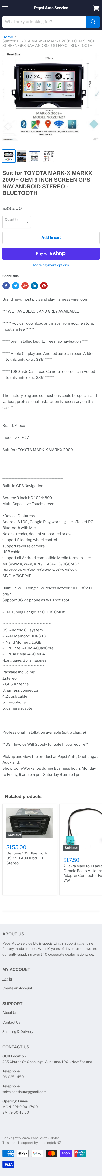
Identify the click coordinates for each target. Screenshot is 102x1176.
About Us (9, 1012)
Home (7, 37)
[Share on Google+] (25, 285)
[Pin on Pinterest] (44, 285)
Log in (7, 979)
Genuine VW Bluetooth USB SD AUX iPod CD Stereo (26, 858)
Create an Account (17, 988)
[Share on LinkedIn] (34, 285)
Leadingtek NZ (50, 1143)
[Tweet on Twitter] (15, 285)
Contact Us (11, 1022)
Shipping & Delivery (17, 1031)
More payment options (51, 265)
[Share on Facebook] (6, 285)
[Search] (93, 22)
